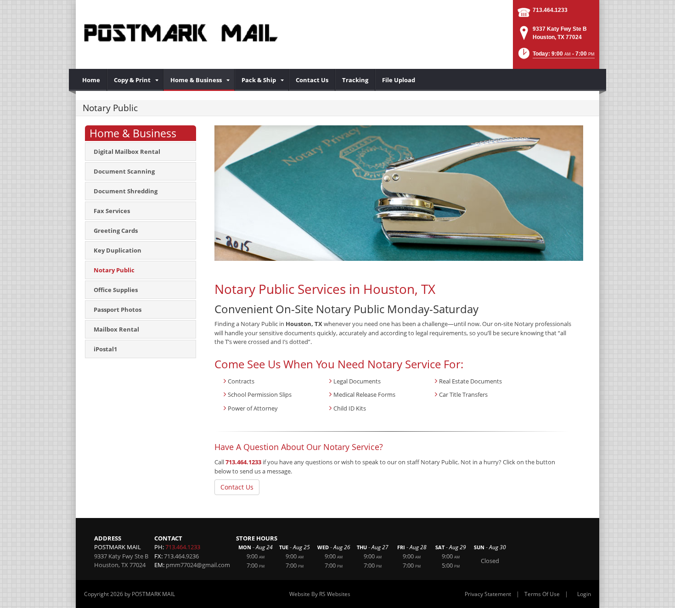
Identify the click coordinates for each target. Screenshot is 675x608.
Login (584, 594)
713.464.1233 (550, 10)
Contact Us (236, 487)
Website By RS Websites (319, 594)
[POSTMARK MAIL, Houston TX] (181, 32)
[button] (556, 56)
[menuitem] (91, 80)
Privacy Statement (488, 594)
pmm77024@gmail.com (198, 565)
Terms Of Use (542, 594)
